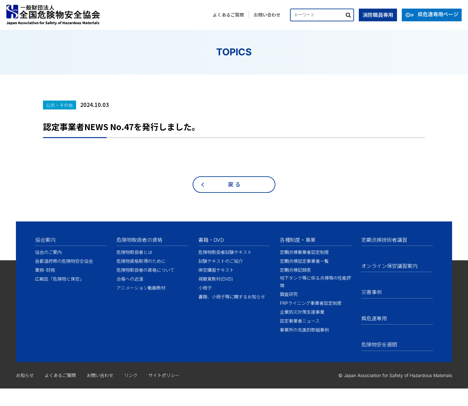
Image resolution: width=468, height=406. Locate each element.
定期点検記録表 (295, 270)
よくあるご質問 (228, 15)
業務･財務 (45, 270)
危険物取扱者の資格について (145, 270)
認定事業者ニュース (300, 321)
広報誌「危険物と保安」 (59, 279)
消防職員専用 (378, 15)
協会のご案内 (48, 252)
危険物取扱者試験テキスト (225, 252)
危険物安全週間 (379, 344)
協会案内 (45, 240)
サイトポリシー (164, 375)
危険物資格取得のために (141, 261)
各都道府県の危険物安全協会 (64, 261)
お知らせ (25, 375)
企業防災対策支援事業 (302, 312)
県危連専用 (374, 318)
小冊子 (205, 287)
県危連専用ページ (438, 14)
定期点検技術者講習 (384, 240)
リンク (131, 375)
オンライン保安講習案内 (389, 266)
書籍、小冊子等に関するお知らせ (231, 296)
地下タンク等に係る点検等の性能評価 (315, 281)
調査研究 (289, 294)
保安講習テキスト (216, 270)
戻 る (234, 184)
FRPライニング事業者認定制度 (311, 303)
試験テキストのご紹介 (220, 261)
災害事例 (371, 292)
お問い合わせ (267, 15)
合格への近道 (130, 279)
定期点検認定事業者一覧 (304, 261)
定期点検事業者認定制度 (304, 252)
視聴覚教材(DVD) (215, 279)
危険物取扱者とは (134, 252)
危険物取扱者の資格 (139, 240)
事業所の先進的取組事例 (304, 329)
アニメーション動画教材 (141, 287)
